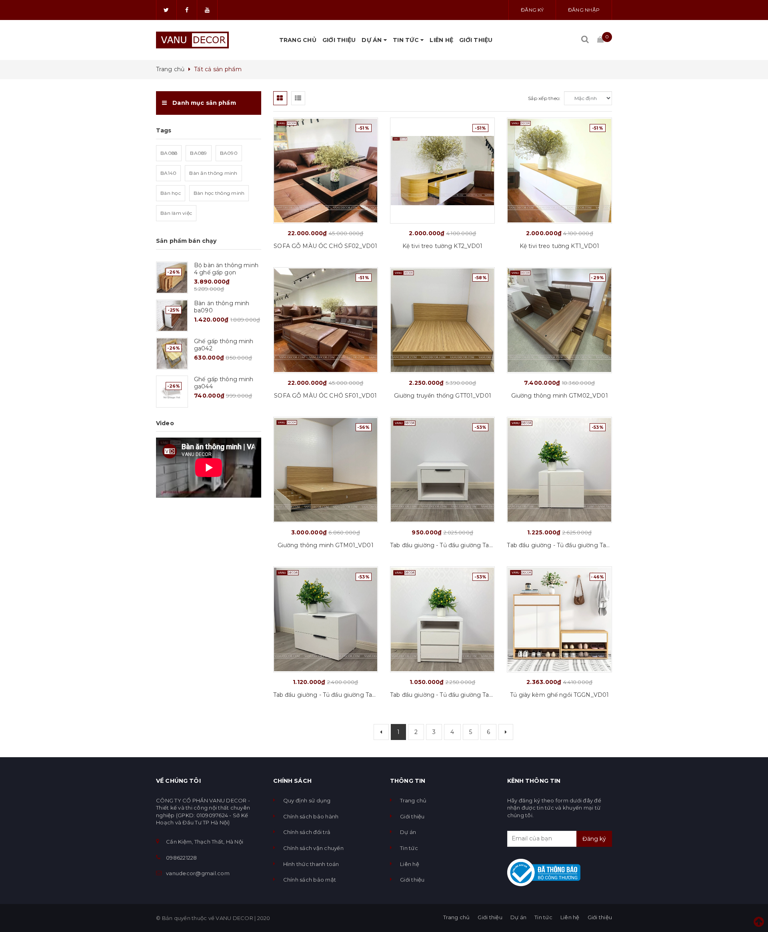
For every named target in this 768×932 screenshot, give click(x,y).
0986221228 (181, 857)
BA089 (198, 153)
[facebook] (187, 10)
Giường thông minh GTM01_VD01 (326, 545)
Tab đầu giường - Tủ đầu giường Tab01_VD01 (442, 694)
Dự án (373, 40)
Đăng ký (532, 10)
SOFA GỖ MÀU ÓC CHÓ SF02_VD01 (325, 246)
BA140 (168, 173)
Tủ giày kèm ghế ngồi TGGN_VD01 (559, 694)
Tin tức (406, 40)
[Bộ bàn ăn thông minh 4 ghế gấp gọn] (172, 277)
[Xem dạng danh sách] (298, 98)
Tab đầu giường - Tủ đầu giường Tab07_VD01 (442, 545)
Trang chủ (297, 40)
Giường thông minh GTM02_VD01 (559, 395)
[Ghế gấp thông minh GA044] (172, 391)
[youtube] (207, 10)
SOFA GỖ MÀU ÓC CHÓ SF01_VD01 (325, 395)
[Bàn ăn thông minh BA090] (172, 315)
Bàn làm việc (176, 213)
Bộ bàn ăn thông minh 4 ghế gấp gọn (226, 269)
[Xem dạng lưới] (280, 98)
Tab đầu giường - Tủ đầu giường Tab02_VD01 (325, 694)
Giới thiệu (339, 40)
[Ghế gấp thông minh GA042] (172, 353)
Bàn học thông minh (219, 193)
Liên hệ (441, 40)
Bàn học (170, 193)
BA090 (229, 153)
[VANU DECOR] (192, 40)
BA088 (168, 153)
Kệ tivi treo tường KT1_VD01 (560, 246)
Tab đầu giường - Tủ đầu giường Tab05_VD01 (559, 545)
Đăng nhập (584, 10)
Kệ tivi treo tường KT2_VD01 (442, 246)
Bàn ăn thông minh (213, 173)
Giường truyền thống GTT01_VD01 (442, 395)
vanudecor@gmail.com (198, 873)
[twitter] (166, 10)
